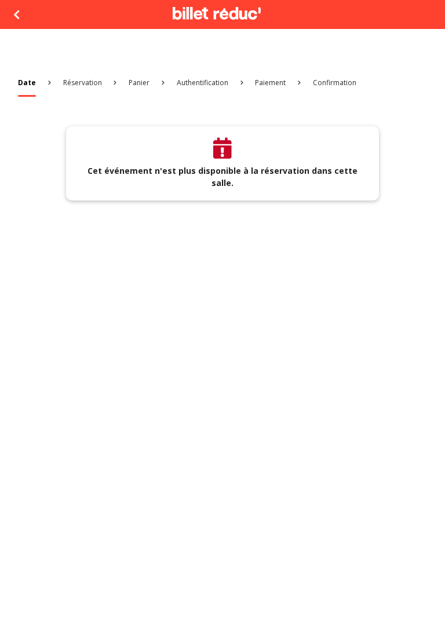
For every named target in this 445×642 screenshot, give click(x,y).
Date (27, 82)
